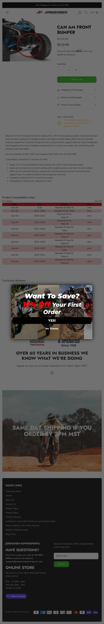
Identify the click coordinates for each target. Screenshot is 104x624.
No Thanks (52, 328)
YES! (52, 320)
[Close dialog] (88, 289)
